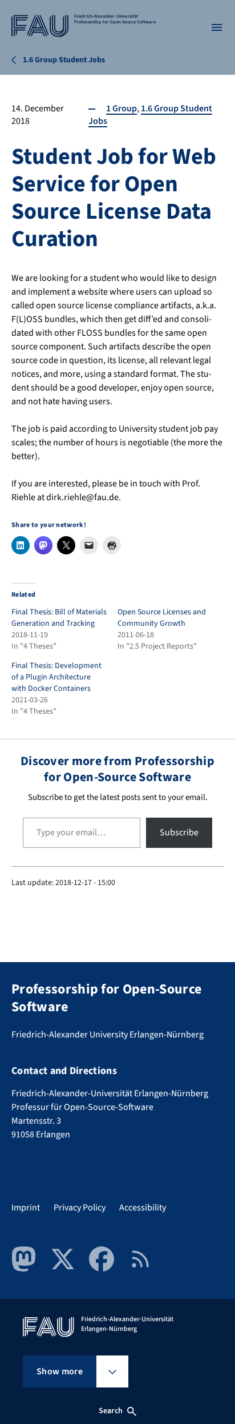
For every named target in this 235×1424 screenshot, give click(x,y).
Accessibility (142, 1207)
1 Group (121, 108)
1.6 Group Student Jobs (150, 114)
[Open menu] (216, 27)
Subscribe (179, 832)
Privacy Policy (80, 1207)
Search (111, 1411)
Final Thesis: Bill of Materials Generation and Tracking (59, 617)
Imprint (25, 1207)
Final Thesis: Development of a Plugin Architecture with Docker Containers (56, 677)
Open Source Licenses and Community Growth (162, 617)
